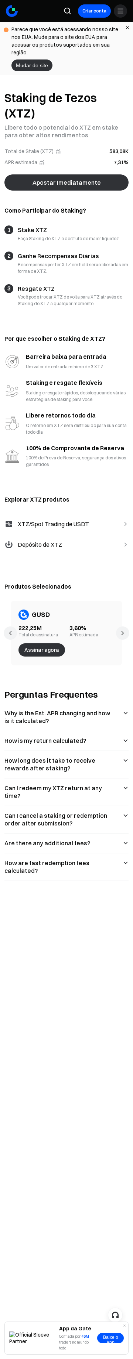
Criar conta (94, 11)
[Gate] (12, 11)
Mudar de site (32, 65)
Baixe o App (110, 1339)
